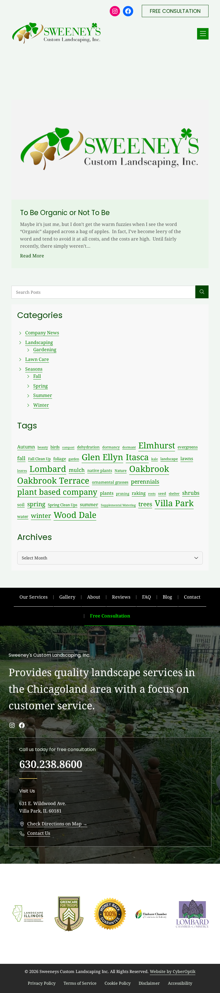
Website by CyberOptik (172, 971)
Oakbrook (149, 468)
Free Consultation (110, 616)
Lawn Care (37, 359)
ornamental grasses (110, 482)
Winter (41, 405)
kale (154, 459)
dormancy (111, 447)
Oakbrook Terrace (53, 480)
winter (41, 515)
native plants (99, 470)
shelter (174, 493)
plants (106, 493)
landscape (169, 458)
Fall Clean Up (39, 458)
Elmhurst (156, 445)
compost (68, 447)
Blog (167, 597)
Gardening (44, 349)
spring (36, 504)
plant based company (57, 491)
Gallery (67, 597)
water (22, 516)
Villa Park (174, 503)
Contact (192, 597)
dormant (129, 447)
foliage (59, 458)
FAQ (146, 597)
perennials (145, 481)
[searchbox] (103, 292)
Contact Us (38, 833)
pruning (122, 493)
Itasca (137, 457)
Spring (40, 386)
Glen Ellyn (102, 457)
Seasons (33, 369)
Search (202, 292)
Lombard (48, 468)
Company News (42, 332)
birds (55, 447)
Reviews (121, 597)
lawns (186, 458)
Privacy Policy (42, 983)
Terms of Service (80, 983)
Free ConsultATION (175, 11)
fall (21, 458)
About (93, 597)
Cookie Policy (118, 983)
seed (162, 493)
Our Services (33, 597)
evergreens (188, 447)
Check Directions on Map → (57, 824)
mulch (77, 469)
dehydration (88, 447)
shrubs (190, 492)
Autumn (26, 447)
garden (73, 459)
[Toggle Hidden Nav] (203, 34)
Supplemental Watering (118, 505)
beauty (43, 447)
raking (139, 493)
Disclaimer (149, 983)
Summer (42, 395)
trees (145, 504)
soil (21, 504)
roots (152, 493)
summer (89, 504)
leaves (22, 470)
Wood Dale (75, 514)
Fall (37, 376)
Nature (121, 470)
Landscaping (39, 342)
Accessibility (180, 983)
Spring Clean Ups (62, 504)
